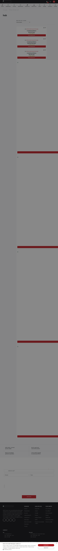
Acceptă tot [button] (46, 545)
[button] (19, 549)
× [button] (56, 543)
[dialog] (29, 546)
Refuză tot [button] (46, 547)
